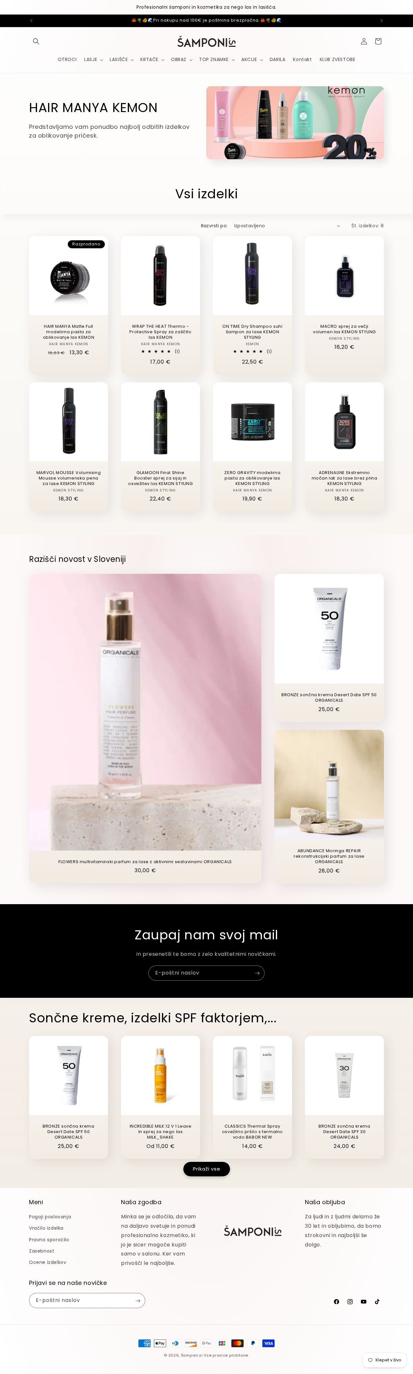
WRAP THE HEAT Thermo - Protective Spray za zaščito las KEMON (160, 332)
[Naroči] (257, 973)
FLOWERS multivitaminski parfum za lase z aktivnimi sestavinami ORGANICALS (145, 862)
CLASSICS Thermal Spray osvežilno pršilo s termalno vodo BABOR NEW (252, 1132)
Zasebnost (41, 1251)
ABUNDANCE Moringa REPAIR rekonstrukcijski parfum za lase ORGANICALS (329, 856)
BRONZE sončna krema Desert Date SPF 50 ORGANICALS (329, 697)
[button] (36, 41)
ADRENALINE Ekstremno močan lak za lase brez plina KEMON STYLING (345, 478)
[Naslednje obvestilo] (382, 21)
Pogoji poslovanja (50, 1217)
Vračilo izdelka (46, 1228)
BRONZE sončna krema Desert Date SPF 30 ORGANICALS (344, 1132)
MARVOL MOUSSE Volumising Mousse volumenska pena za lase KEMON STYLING (68, 478)
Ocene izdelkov (47, 1262)
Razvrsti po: (214, 225)
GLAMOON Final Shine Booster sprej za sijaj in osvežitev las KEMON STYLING (160, 478)
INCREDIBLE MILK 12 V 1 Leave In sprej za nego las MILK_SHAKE (161, 1132)
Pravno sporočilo (49, 1239)
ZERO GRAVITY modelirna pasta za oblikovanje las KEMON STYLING (252, 478)
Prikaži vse (206, 1169)
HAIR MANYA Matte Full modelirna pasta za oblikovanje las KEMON (69, 332)
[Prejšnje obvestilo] (31, 21)
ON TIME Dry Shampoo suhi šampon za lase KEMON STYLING (252, 332)
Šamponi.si (192, 1355)
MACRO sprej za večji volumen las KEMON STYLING (344, 329)
